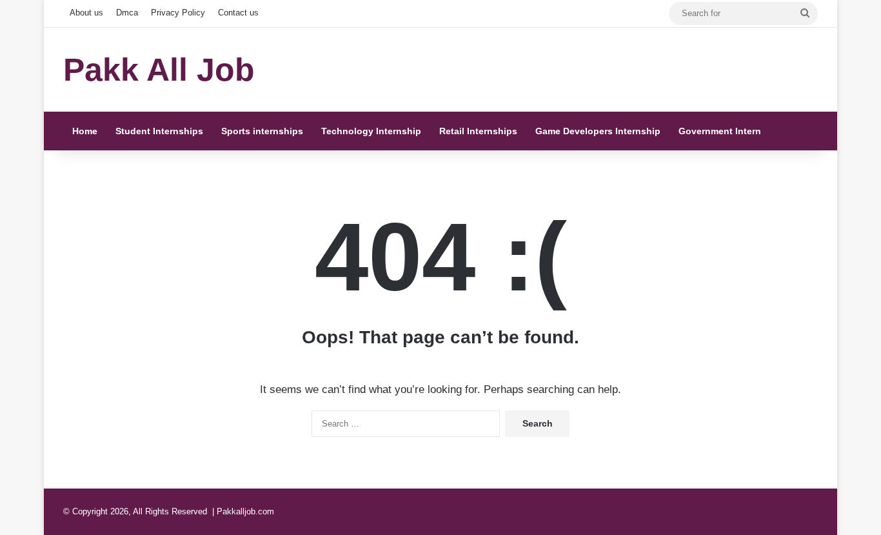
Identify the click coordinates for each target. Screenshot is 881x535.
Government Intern (719, 131)
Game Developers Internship (597, 131)
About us (86, 12)
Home (84, 131)
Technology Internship (371, 131)
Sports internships (262, 131)
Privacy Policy (178, 12)
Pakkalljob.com (245, 511)
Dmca (127, 12)
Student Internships (159, 131)
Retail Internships (478, 131)
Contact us (238, 12)
